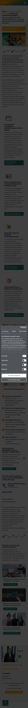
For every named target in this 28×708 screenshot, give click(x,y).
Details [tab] (14, 331)
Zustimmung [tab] (5, 331)
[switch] (24, 360)
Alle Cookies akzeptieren (14, 375)
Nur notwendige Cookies (14, 379)
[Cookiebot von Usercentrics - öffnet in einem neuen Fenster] (20, 327)
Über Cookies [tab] (22, 331)
